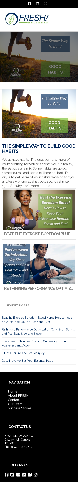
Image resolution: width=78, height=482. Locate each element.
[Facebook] (7, 474)
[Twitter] (13, 474)
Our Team (15, 404)
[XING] (31, 474)
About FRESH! (18, 396)
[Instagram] (36, 474)
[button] (71, 16)
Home (12, 391)
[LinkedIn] (25, 474)
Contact (14, 400)
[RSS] (42, 475)
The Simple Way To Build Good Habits (38, 148)
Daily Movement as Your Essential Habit (27, 360)
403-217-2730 (23, 446)
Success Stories (19, 408)
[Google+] (19, 474)
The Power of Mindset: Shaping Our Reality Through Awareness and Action (35, 343)
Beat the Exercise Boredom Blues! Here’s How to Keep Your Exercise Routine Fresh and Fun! (37, 319)
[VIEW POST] (39, 113)
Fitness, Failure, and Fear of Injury (23, 353)
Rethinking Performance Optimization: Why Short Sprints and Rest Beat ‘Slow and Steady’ (38, 331)
